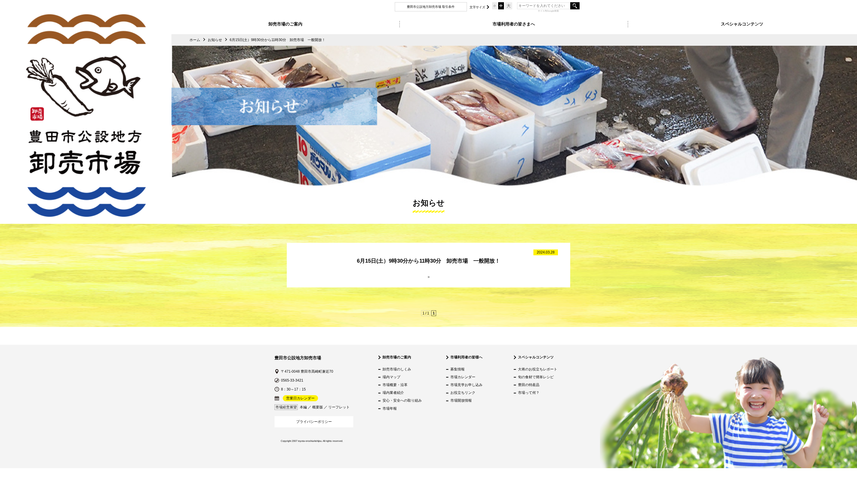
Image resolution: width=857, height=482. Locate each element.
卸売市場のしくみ (397, 369)
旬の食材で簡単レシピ (536, 377)
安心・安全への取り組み (402, 400)
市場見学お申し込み (466, 385)
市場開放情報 (461, 400)
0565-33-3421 (292, 380)
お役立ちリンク (462, 393)
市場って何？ (528, 393)
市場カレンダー (462, 377)
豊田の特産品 (528, 385)
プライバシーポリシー (314, 422)
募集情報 (457, 369)
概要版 (317, 407)
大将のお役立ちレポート (537, 369)
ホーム (194, 40)
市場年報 (390, 408)
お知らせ (215, 40)
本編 (303, 407)
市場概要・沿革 (395, 385)
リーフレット (339, 407)
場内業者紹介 (393, 393)
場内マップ (391, 377)
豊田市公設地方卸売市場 (298, 357)
